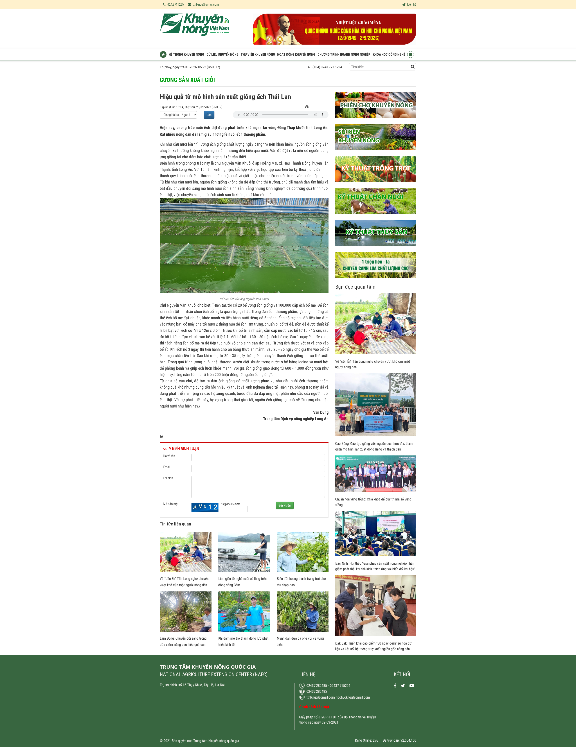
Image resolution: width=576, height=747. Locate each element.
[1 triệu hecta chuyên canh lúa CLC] (375, 281)
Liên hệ (411, 4)
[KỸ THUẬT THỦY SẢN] (375, 249)
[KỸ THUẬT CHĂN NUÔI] (375, 217)
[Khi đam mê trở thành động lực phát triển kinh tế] (244, 631)
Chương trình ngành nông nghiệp (343, 54)
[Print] (306, 107)
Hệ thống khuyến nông (186, 54)
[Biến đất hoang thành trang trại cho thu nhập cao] (302, 571)
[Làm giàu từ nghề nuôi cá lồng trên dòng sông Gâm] (244, 571)
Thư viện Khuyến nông (258, 54)
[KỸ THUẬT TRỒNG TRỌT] (375, 185)
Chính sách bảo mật (314, 707)
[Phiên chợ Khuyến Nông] (375, 121)
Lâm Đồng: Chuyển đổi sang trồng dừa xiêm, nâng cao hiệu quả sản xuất (183, 644)
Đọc (209, 115)
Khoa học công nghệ (389, 54)
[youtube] (412, 686)
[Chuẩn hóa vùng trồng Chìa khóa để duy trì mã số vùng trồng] (375, 491)
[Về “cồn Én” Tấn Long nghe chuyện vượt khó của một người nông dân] (186, 571)
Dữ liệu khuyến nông (222, 54)
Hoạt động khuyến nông (296, 54)
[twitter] (403, 686)
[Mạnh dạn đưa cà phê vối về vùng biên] (302, 631)
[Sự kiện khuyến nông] (375, 153)
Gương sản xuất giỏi (187, 80)
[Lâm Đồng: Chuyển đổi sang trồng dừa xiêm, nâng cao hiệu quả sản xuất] (186, 631)
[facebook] (395, 686)
